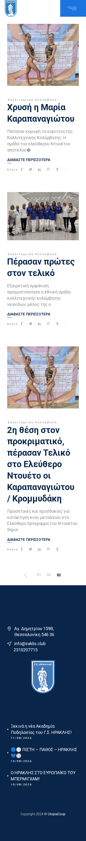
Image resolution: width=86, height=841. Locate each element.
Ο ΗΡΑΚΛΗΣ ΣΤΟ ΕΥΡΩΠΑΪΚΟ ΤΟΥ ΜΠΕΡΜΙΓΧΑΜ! (43, 775)
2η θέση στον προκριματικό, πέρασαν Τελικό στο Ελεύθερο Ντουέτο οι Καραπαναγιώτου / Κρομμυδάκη (40, 464)
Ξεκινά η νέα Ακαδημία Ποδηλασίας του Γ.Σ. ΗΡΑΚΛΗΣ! (41, 729)
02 (49, 575)
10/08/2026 (21, 761)
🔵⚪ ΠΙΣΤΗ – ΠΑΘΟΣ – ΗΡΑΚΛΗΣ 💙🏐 (44, 752)
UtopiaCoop (56, 814)
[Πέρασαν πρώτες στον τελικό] (43, 216)
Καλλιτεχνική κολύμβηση (32, 99)
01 (39, 575)
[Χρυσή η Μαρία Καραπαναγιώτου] (43, 55)
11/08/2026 (21, 738)
